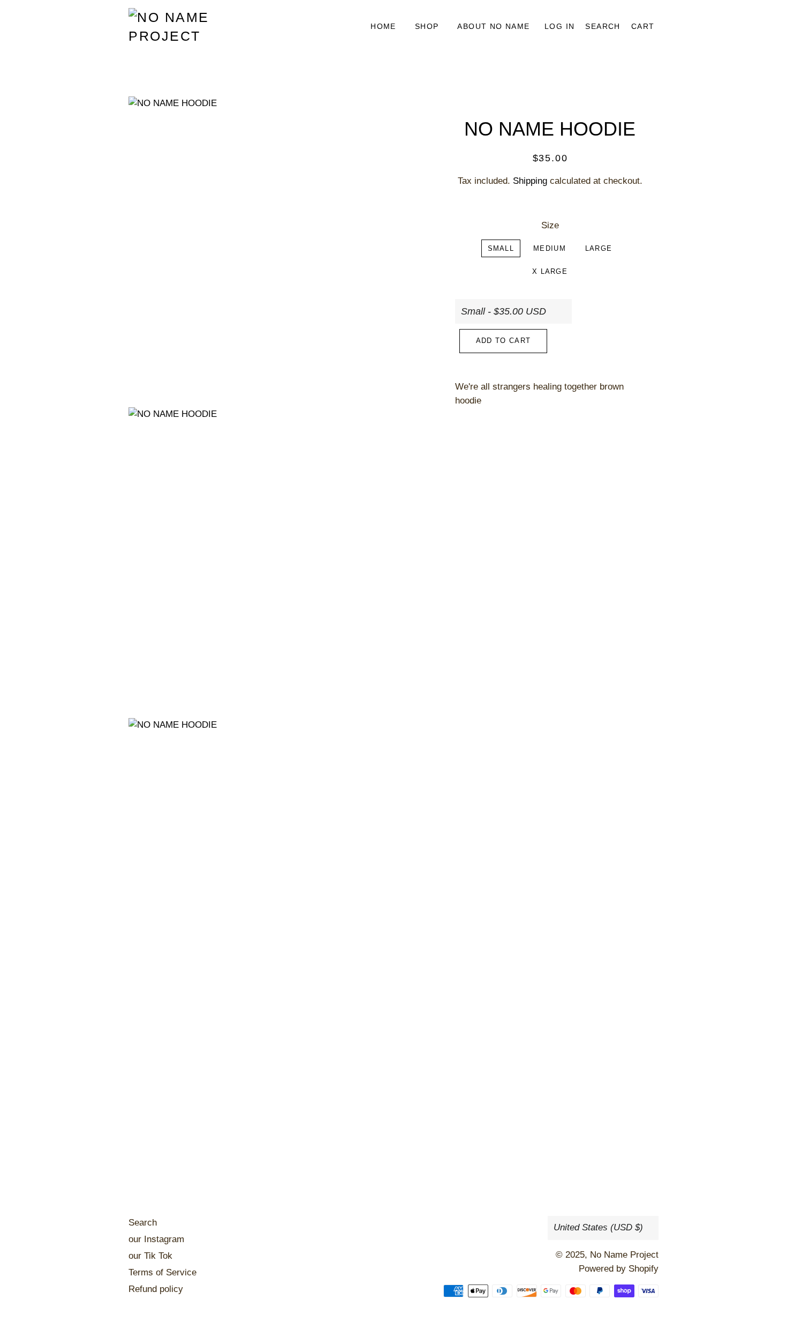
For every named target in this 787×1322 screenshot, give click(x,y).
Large (598, 248)
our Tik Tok (150, 1256)
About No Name (493, 26)
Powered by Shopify (619, 1269)
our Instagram (156, 1239)
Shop (427, 26)
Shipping (530, 181)
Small (501, 248)
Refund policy (155, 1289)
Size (550, 225)
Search (142, 1223)
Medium (549, 248)
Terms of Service (162, 1272)
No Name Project (624, 1255)
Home (383, 26)
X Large (549, 271)
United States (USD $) (598, 1227)
